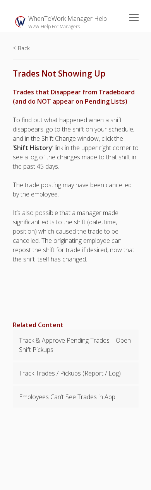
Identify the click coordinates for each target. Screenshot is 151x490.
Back (24, 48)
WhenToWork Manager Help (67, 18)
